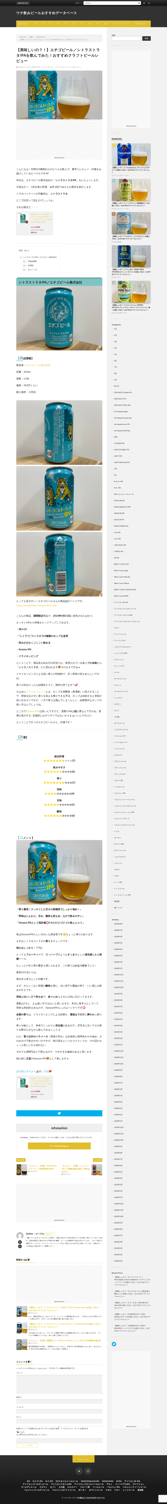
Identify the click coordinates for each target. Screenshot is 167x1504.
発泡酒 (119, 241)
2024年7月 (118, 1083)
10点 (106, 24)
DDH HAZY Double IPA (123, 392)
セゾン (116, 710)
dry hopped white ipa (122, 430)
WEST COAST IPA (121, 564)
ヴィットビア (119, 666)
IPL (115, 475)
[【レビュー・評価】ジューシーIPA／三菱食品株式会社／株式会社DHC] (96, 1169)
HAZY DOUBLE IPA (121, 450)
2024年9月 (118, 1070)
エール (116, 672)
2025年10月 (118, 987)
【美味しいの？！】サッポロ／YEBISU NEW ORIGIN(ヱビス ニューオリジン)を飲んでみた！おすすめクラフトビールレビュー (131, 272)
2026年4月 (118, 949)
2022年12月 (118, 1204)
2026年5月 (118, 943)
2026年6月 (118, 936)
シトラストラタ (59, 67)
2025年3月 (118, 1032)
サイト (18, 1417)
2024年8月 (118, 1076)
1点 (35, 24)
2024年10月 (118, 1064)
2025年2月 (118, 1038)
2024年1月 (118, 1121)
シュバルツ (118, 698)
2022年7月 (118, 1235)
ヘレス (116, 831)
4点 (58, 24)
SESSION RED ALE (121, 526)
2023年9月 (118, 1146)
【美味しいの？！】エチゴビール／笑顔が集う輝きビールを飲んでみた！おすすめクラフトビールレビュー (132, 1293)
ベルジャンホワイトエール (124, 825)
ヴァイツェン (119, 659)
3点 (51, 24)
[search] (139, 3)
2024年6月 (118, 1089)
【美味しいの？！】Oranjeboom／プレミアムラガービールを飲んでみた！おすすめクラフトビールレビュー (131, 170)
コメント (19, 1373)
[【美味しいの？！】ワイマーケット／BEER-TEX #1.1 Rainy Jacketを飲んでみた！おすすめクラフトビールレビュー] (21, 1311)
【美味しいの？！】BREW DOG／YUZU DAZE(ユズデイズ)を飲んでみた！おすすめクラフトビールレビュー (132, 1316)
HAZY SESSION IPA (122, 462)
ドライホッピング (36, 691)
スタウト (117, 704)
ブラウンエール (120, 761)
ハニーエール (119, 749)
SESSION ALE (121, 313)
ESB (115, 437)
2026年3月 (118, 956)
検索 (113, 35)
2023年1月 (118, 1197)
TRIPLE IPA (118, 551)
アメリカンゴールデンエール (125, 609)
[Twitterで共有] (59, 1113)
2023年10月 (118, 1140)
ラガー (127, 175)
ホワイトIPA (119, 844)
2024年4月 (118, 1102)
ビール (78, 67)
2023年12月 (118, 1127)
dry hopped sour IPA (122, 424)
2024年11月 (118, 1057)
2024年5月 (118, 1095)
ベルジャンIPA (120, 793)
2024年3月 (118, 1108)
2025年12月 (118, 975)
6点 (74, 24)
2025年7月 (118, 1006)
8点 (90, 24)
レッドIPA (118, 882)
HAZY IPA (118, 456)
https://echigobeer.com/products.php (36, 605)
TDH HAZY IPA (120, 545)
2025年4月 (118, 1025)
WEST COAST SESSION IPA (125, 590)
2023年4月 (118, 1178)
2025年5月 (118, 1019)
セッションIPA (70, 67)
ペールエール (119, 787)
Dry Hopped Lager (121, 411)
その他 (116, 717)
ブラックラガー (120, 774)
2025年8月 (118, 1000)
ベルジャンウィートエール (124, 799)
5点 (66, 24)
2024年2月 (118, 1115)
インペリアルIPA (120, 653)
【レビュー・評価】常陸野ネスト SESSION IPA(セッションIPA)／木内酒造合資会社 (64, 1340)
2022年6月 (118, 1242)
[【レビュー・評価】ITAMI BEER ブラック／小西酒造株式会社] (21, 1169)
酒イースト (118, 908)
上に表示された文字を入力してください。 (32, 1434)
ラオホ (116, 869)
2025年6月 (118, 1013)
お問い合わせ (140, 24)
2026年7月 (118, 930)
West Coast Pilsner (121, 583)
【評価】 (28, 265)
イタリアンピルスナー (122, 647)
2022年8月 (118, 1229)
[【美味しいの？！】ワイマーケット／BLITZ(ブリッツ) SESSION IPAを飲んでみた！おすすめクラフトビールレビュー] (21, 1327)
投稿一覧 (49, 1234)
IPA (115, 469)
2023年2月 (118, 1191)
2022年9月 (118, 1223)
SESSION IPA (36, 67)
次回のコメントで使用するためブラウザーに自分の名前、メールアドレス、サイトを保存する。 (53, 1428)
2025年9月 (118, 994)
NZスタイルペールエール (124, 494)
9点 (97, 24)
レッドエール (119, 888)
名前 (19, 1397)
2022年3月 (118, 1261)
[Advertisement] (59, 138)
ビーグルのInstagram (59, 1146)
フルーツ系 (118, 780)
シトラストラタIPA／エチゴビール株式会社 (38, 257)
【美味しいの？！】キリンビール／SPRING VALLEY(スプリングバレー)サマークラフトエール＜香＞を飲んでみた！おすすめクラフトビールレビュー (131, 307)
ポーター (117, 838)
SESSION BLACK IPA (122, 507)
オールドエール (120, 679)
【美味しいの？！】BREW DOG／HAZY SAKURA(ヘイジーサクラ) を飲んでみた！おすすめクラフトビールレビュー (132, 1328)
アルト (116, 628)
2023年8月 (118, 1153)
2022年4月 (118, 1254)
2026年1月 (118, 968)
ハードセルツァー (121, 742)
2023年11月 (118, 1134)
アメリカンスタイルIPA (123, 615)
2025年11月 (118, 981)
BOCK (116, 386)
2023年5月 (118, 1172)
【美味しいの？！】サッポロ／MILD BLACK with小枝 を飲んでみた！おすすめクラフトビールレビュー (132, 1305)
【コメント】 (30, 270)
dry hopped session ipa (123, 418)
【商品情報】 (30, 261)
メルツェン (118, 863)
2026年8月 (118, 924)
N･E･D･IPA (118, 481)
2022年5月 (118, 1248)
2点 (43, 24)
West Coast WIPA (121, 596)
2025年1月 (118, 1045)
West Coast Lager (121, 570)
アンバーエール (120, 634)
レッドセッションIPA (122, 895)
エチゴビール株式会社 (38, 365)
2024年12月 (118, 1051)
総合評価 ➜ (24, 24)
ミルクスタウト (120, 857)
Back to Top (83, 1459)
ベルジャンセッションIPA (124, 812)
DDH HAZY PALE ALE (122, 405)
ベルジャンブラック (122, 819)
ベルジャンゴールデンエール (125, 806)
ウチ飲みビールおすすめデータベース (46, 12)
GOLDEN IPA (119, 443)
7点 (82, 24)
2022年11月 (118, 1210)
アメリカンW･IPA (121, 602)
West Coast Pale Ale (122, 577)
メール (19, 1407)
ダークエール (119, 723)
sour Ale (117, 532)
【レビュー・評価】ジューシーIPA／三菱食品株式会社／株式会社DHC (76, 1169)
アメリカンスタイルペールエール (127, 621)
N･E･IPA (117, 488)
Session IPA (32, 711)
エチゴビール (48, 67)
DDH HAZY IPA (120, 399)
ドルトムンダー (120, 736)
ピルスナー (120, 175)
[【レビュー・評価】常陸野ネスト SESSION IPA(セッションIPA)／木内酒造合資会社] (21, 1344)
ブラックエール (120, 768)
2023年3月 (118, 1185)
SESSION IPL (119, 520)
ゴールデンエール (121, 691)
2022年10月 (118, 1216)
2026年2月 (118, 962)
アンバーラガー (120, 640)
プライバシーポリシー (121, 24)
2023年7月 (118, 1159)
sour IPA (117, 539)
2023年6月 (118, 1165)
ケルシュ (117, 685)
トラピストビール (121, 729)
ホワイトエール (120, 850)
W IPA (116, 558)
